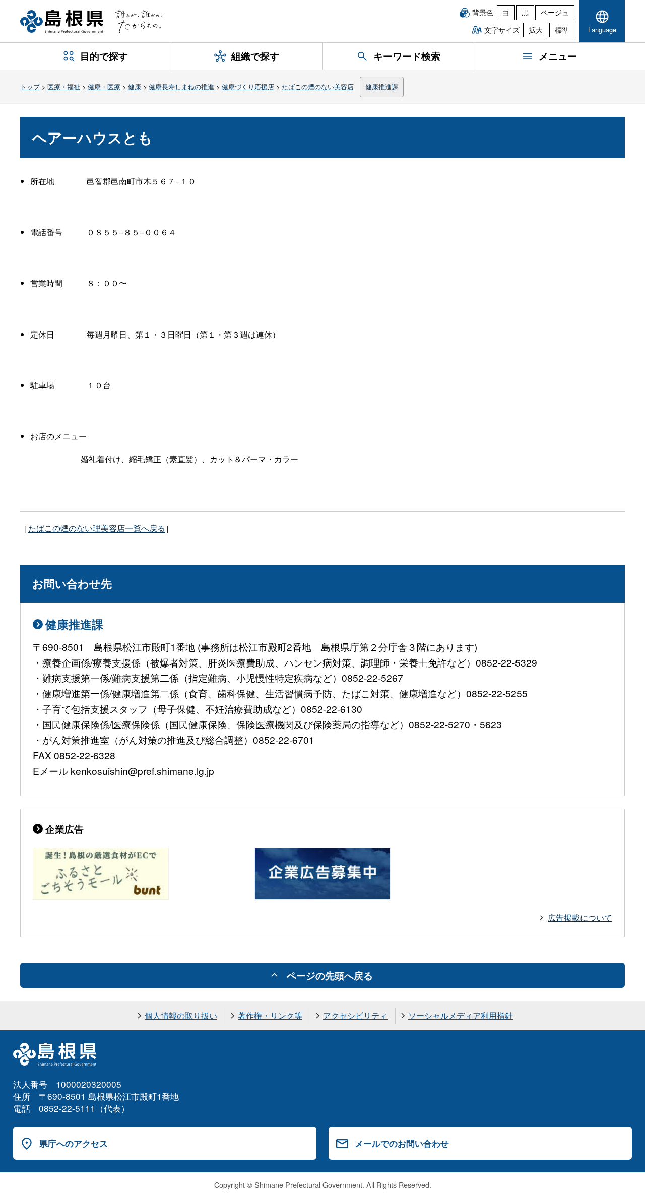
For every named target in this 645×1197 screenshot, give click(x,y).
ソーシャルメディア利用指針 (460, 1015)
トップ (30, 86)
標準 (562, 30)
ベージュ (555, 12)
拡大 (536, 30)
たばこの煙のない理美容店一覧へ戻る (96, 528)
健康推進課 (381, 86)
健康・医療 (104, 86)
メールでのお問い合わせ (402, 1143)
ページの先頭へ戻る (330, 975)
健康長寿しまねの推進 (181, 86)
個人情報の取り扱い (181, 1015)
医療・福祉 (63, 86)
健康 (134, 86)
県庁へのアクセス (73, 1143)
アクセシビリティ (355, 1015)
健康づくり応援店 (248, 86)
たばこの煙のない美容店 (318, 86)
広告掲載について (580, 917)
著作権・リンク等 (270, 1015)
